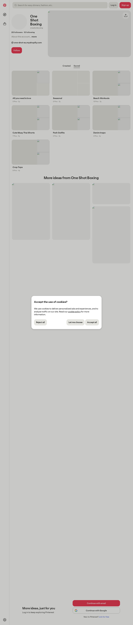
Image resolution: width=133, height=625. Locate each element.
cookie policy (74, 311)
